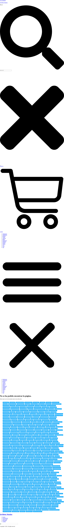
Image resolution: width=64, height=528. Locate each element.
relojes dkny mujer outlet (21, 428)
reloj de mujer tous (37, 485)
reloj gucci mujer (59, 475)
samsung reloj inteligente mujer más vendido (21, 405)
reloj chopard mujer (34, 488)
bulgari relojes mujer (23, 508)
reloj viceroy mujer (55, 438)
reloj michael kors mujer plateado (47, 457)
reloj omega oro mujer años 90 (55, 449)
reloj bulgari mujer (5, 495)
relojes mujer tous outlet (28, 415)
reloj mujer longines (49, 454)
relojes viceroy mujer (22, 407)
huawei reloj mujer (21, 503)
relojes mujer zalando (5, 415)
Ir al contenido (3, 0)
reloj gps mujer (5, 477)
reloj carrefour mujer (18, 493)
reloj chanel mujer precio (41, 488)
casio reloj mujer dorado (55, 506)
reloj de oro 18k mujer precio (23, 485)
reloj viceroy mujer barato (48, 438)
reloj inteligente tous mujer (37, 464)
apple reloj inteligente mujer (43, 508)
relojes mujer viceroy (21, 415)
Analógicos (4, 235)
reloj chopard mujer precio (27, 488)
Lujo (3, 246)
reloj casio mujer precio (13, 490)
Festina (3, 242)
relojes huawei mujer (25, 425)
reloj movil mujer (18, 457)
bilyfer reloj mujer (36, 508)
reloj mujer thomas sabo (6, 454)
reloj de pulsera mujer (5, 485)
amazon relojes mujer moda (52, 508)
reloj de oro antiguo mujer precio (14, 485)
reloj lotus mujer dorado (21, 462)
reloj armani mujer (34, 495)
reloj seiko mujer (52, 444)
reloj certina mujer (53, 488)
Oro (3, 247)
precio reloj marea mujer (26, 498)
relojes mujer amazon (14, 420)
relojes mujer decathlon (13, 418)
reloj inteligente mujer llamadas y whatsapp (37, 467)
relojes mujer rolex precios (44, 415)
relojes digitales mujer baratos (38, 428)
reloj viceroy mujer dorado (23, 438)
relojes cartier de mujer (54, 431)
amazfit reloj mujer (22, 511)
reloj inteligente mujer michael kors (7, 467)
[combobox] (6, 70)
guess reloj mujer (34, 503)
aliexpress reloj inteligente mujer (38, 511)
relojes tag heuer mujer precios (7, 410)
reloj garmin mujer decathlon (41, 477)
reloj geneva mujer (18, 477)
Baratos (4, 236)
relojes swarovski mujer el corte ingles (42, 410)
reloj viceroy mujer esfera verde (14, 438)
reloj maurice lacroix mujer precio (36, 459)
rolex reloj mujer (37, 405)
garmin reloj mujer (40, 503)
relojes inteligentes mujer (56, 423)
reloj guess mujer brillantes (29, 475)
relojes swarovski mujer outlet (32, 410)
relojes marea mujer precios (45, 420)
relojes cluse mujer (23, 431)
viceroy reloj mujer (42, 402)
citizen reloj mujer (26, 506)
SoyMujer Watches (4, 2)
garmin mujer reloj (46, 503)
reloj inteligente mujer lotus (27, 467)
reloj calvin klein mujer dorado (32, 493)
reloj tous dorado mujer (26, 441)
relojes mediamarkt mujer (22, 420)
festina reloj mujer (58, 503)
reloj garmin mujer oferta (33, 477)
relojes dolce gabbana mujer (13, 428)
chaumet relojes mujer (33, 506)
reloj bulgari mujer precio (59, 493)
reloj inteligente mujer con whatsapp (37, 469)
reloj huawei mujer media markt (14, 475)
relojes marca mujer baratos (53, 420)
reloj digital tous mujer (25, 482)
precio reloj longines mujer (33, 498)
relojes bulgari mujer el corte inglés (23, 433)
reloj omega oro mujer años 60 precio (28, 451)
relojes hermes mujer (31, 425)
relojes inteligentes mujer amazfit (47, 423)
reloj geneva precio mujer (12, 477)
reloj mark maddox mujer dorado (53, 459)
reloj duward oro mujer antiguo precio (21, 480)
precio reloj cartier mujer (41, 498)
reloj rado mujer (61, 446)
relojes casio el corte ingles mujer (31, 431)
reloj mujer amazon (11, 457)
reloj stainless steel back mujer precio (14, 444)
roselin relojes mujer (31, 405)
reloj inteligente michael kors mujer (7, 472)
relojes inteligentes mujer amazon (37, 423)
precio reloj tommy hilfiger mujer (7, 498)
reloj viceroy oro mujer (28, 436)
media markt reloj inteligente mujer (38, 501)
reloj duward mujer (30, 480)
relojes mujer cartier (20, 418)
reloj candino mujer (24, 493)
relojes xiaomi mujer (43, 405)
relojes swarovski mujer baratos (53, 410)
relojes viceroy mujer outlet (6, 407)
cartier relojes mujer (5, 508)
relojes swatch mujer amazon (24, 410)
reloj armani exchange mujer (41, 495)
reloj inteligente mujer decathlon (18, 469)
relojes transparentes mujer (37, 407)
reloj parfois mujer (23, 449)
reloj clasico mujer (5, 488)
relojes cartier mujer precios (40, 431)
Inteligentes (4, 233)
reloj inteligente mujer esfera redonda (7, 469)
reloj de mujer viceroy (30, 485)
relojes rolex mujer (41, 412)
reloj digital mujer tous (40, 482)
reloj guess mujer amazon (37, 475)
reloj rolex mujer (42, 446)
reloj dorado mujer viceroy (45, 480)
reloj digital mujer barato (57, 482)
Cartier (3, 237)
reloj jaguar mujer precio (50, 462)
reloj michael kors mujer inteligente (57, 457)
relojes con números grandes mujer (15, 431)
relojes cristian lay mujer (6, 431)
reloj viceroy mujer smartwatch (36, 436)
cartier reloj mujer (12, 508)
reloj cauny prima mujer (60, 488)
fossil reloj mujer (52, 503)
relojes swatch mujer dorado (15, 410)
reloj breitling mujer (11, 495)
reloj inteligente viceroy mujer (28, 464)
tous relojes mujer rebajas (56, 402)
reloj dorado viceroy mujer (37, 480)
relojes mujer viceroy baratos (13, 415)
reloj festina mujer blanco (6, 480)
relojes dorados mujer (5, 428)
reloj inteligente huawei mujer (46, 472)
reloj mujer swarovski (13, 454)
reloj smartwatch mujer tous (45, 444)
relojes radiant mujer (53, 412)
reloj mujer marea (43, 454)
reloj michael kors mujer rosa (38, 457)
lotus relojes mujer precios (48, 501)
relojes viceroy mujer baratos (15, 407)
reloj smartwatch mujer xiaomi (37, 444)
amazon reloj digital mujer (15, 511)
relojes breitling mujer (38, 433)
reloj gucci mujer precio (45, 475)
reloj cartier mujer (5, 493)
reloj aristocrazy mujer (49, 495)
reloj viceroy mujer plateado (53, 436)
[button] (32, 313)
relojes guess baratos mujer (45, 425)
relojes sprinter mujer (5, 412)
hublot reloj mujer (5, 503)
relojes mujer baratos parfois (34, 418)
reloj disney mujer (14, 482)
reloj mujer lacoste (56, 454)
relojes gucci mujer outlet (53, 425)
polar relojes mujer (48, 498)
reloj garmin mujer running (25, 477)
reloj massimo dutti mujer (44, 459)
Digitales (4, 241)
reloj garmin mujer (49, 477)
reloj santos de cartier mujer (59, 444)
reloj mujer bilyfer (5, 457)
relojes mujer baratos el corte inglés (44, 418)
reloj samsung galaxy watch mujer (7, 446)
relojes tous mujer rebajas (45, 407)
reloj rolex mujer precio (35, 446)
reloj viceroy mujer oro (6, 438)
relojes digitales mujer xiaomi (29, 428)
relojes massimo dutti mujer (37, 420)
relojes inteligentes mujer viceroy (17, 423)
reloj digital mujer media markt (48, 482)
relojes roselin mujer (26, 412)
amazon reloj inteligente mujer (7, 511)
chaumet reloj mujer (39, 506)
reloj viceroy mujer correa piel (39, 438)
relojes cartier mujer (47, 431)
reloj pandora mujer (37, 449)
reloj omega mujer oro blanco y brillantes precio (48, 451)
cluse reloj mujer (21, 506)
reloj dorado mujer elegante (6, 482)
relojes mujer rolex (51, 415)
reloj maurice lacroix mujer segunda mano (25, 459)
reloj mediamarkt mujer (15, 459)
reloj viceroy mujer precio (45, 436)
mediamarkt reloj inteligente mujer (18, 501)
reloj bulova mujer (52, 493)
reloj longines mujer (42, 462)
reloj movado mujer (23, 457)
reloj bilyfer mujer (18, 495)
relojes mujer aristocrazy (53, 418)
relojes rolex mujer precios (34, 412)
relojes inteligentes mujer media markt (27, 423)
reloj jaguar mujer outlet (57, 462)
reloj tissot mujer (50, 441)
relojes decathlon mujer (54, 428)
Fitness (3, 244)
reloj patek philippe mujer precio (7, 449)
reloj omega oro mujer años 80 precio (7, 451)
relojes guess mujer (38, 425)
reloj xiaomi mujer (14, 436)
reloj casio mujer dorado (21, 490)
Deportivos (4, 240)
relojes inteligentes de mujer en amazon (8, 425)
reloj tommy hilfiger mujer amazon (42, 441)
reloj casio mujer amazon (36, 490)
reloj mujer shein (20, 454)
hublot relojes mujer (60, 501)
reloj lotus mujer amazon (28, 462)
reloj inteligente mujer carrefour (47, 469)
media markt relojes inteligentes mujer (28, 501)
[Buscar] (0, 165)
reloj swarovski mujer (6, 444)
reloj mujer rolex (25, 454)
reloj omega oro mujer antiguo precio (45, 449)
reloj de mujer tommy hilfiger (44, 485)
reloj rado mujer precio (54, 446)
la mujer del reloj (55, 501)
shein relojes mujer (12, 405)
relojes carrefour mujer (6, 433)
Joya (3, 245)
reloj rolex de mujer (48, 446)
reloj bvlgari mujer (40, 493)
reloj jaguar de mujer (11, 464)
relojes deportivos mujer (47, 428)
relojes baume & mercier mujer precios (53, 433)
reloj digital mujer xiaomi (33, 482)
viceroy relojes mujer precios (28, 402)
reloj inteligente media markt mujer (27, 472)
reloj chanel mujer (48, 488)
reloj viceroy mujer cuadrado (31, 438)
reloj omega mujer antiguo (59, 451)
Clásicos (4, 238)
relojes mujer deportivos (6, 418)
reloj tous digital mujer (33, 441)
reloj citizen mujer (11, 488)
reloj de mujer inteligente (53, 485)
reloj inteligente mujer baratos (56, 469)
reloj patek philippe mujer (16, 449)
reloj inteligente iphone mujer (37, 472)
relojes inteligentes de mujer (17, 425)
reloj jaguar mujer (5, 464)
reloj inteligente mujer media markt (18, 467)
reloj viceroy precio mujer (21, 436)
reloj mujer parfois (31, 454)
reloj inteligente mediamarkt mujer (18, 472)
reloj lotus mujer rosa (5, 462)
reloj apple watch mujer (56, 495)
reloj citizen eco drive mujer (18, 488)
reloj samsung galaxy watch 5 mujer (17, 446)
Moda (3, 239)
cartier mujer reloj (18, 508)
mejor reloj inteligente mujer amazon (7, 501)
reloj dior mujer (19, 482)
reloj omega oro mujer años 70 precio (18, 451)
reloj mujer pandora (37, 454)
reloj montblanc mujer (30, 457)
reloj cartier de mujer (11, 493)
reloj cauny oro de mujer (6, 490)
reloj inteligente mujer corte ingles (27, 469)
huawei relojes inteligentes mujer (13, 503)
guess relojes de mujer (27, 503)
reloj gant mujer (54, 477)
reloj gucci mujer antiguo (52, 475)
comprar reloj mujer (5, 506)
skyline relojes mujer (5, 405)
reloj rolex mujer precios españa (27, 446)
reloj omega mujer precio (38, 451)
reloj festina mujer (13, 480)
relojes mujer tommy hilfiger (36, 415)
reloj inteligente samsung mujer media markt (47, 464)
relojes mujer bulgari (26, 418)
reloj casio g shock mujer (43, 490)
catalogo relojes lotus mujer (47, 506)
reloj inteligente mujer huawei (47, 467)
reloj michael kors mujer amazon (7, 459)
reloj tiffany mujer (55, 441)
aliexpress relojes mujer (29, 511)
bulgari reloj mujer (30, 508)
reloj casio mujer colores (28, 490)
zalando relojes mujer (5, 402)
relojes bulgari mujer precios (13, 433)
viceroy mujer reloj (48, 402)
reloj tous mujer (20, 441)
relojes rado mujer (47, 412)
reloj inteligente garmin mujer (54, 472)
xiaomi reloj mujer (12, 402)
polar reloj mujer (54, 498)
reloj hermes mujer (22, 475)
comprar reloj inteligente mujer (13, 506)
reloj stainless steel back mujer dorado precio (26, 444)
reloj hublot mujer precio (6, 475)
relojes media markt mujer (29, 420)
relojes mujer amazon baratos (6, 420)
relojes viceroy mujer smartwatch (51, 405)
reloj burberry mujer (46, 493)
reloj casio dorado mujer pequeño (52, 490)
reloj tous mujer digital (13, 441)
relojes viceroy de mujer (30, 407)
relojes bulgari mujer (31, 433)
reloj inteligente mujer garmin (56, 467)
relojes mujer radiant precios (58, 415)
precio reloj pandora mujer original (17, 498)
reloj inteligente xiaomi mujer (19, 464)
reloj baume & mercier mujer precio (26, 495)
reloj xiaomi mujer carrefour (6, 436)
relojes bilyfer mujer (45, 433)
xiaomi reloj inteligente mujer (19, 402)
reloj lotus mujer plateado (13, 462)
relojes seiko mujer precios (19, 412)
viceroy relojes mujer (36, 402)
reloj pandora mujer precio (30, 449)
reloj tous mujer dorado (6, 441)
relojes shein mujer (12, 412)
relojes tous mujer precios (53, 407)
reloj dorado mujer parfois (53, 480)
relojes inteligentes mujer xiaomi (7, 423)
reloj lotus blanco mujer (36, 462)
